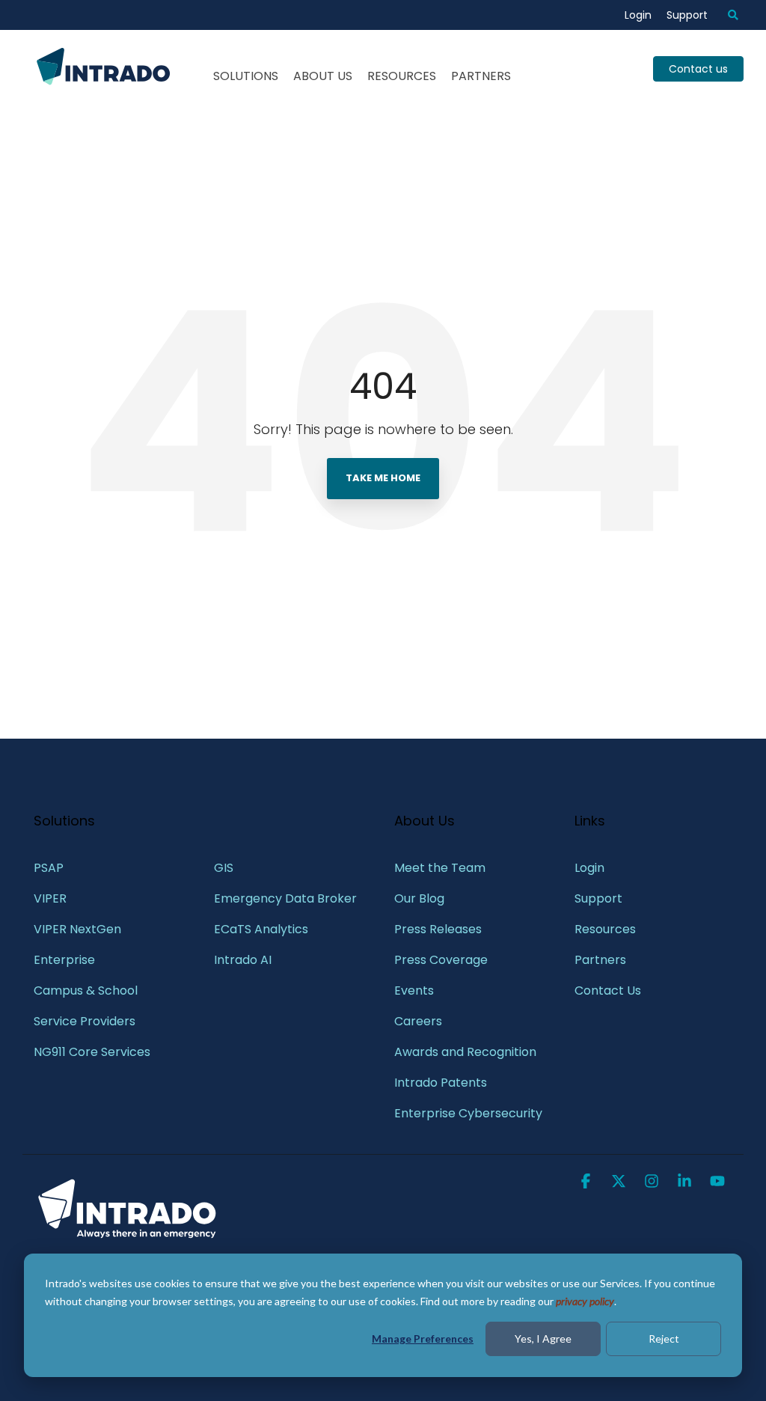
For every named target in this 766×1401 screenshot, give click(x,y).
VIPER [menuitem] (50, 898)
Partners (481, 76)
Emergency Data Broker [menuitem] (285, 898)
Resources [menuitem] (605, 929)
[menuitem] (726, 15)
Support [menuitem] (687, 14)
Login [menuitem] (638, 14)
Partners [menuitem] (600, 959)
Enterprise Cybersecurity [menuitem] (468, 1113)
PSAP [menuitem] (49, 867)
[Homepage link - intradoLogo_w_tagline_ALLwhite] (127, 1236)
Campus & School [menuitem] (87, 990)
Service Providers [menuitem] (84, 1021)
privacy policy (585, 1301)
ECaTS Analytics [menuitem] (261, 929)
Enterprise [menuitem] (66, 959)
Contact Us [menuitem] (607, 990)
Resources (401, 76)
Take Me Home (383, 478)
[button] (587, 1182)
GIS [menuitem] (225, 867)
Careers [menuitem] (418, 1021)
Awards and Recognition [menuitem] (465, 1051)
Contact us (698, 68)
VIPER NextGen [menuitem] (77, 929)
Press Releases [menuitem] (438, 929)
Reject (664, 1338)
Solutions (245, 76)
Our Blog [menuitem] (419, 898)
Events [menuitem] (414, 990)
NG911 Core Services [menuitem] (92, 1051)
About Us (322, 76)
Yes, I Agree (543, 1338)
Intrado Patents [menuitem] (440, 1082)
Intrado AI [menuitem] (243, 959)
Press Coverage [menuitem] (441, 959)
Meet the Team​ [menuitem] (439, 867)
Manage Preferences (423, 1338)
